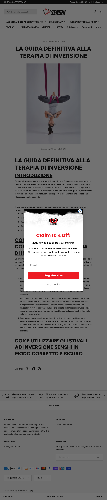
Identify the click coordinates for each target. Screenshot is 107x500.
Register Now (53, 275)
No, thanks (53, 284)
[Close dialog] (80, 211)
